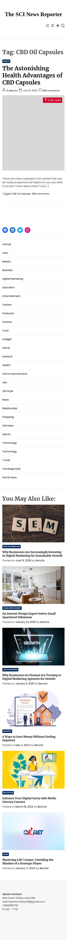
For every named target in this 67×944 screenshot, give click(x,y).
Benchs (14, 90)
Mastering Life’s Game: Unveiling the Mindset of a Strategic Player (27, 861)
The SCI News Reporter (33, 14)
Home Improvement (14, 374)
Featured (8, 313)
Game (6, 348)
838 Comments (40, 193)
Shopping (8, 417)
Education (8, 287)
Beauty (6, 261)
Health (6, 61)
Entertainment (11, 296)
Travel (6, 460)
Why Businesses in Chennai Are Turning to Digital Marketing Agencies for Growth (31, 677)
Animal (6, 244)
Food (5, 330)
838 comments (51, 90)
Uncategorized (11, 469)
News (5, 399)
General (7, 356)
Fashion (7, 305)
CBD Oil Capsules (21, 193)
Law (4, 382)
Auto (5, 253)
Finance (7, 322)
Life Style (7, 391)
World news (9, 477)
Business (7, 270)
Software (8, 425)
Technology (9, 443)
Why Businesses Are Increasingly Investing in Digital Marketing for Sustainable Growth (32, 553)
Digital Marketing (12, 279)
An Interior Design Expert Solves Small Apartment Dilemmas (29, 615)
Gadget (7, 339)
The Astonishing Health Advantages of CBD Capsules (32, 75)
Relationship (9, 408)
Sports (6, 434)
